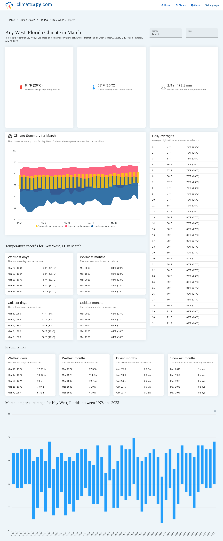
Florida (44, 20)
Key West (58, 20)
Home (11, 20)
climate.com (34, 4)
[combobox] (166, 33)
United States (27, 20)
